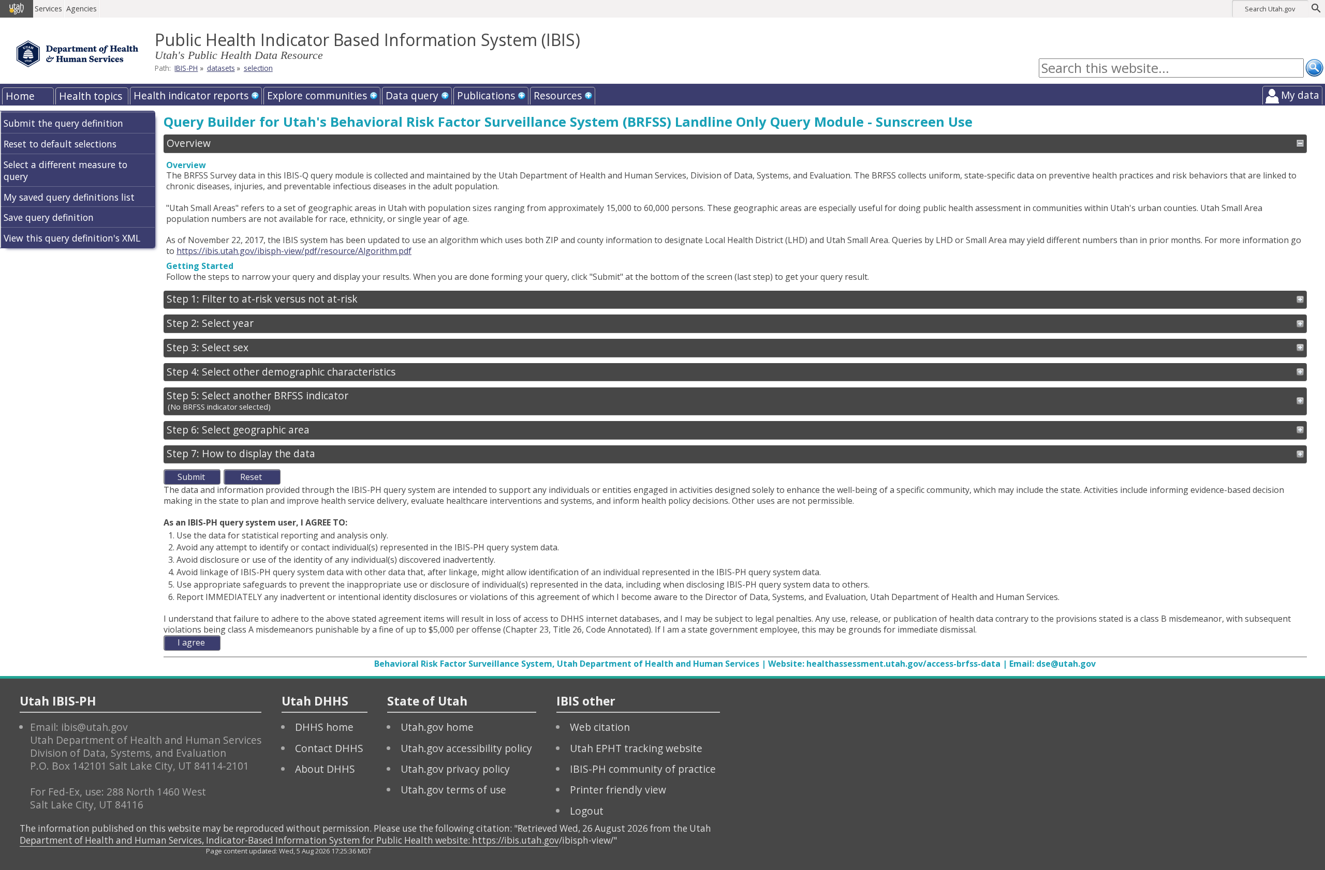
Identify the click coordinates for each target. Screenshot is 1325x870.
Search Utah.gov (1270, 8)
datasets (221, 68)
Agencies (81, 8)
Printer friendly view (618, 790)
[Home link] (77, 54)
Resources (558, 95)
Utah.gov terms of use (453, 790)
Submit (191, 477)
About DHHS (325, 769)
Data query (412, 95)
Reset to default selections (60, 144)
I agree (191, 642)
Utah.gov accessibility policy (466, 748)
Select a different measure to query (65, 170)
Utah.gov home (437, 727)
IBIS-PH (186, 68)
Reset (251, 477)
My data (1300, 95)
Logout (586, 811)
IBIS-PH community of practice (643, 769)
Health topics (90, 96)
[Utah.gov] (16, 9)
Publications (486, 95)
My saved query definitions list (69, 197)
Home (20, 96)
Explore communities (317, 95)
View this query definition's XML (72, 238)
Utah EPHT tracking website (636, 748)
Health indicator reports (191, 95)
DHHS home (324, 727)
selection (258, 68)
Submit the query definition (63, 123)
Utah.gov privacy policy (455, 769)
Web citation (600, 727)
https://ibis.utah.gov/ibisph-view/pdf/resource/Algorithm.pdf (293, 251)
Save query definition (49, 217)
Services (48, 8)
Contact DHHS (329, 748)
